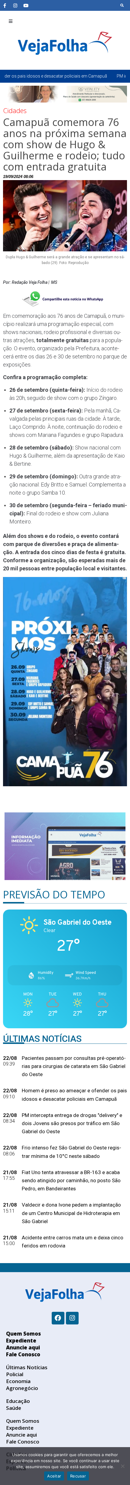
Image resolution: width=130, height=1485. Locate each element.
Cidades (15, 110)
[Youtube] (25, 5)
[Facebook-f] (4, 5)
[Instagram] (15, 5)
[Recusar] (122, 1466)
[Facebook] (58, 1318)
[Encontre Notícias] (122, 5)
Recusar (78, 1476)
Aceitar (54, 1476)
